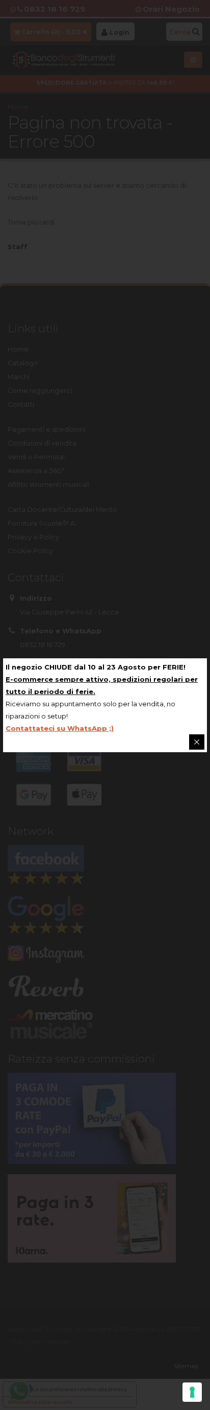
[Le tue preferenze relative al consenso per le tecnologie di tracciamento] (192, 1392)
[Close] (196, 742)
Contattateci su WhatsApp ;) (60, 728)
